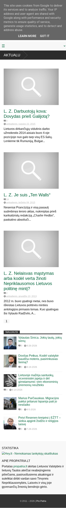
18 (7, 199)
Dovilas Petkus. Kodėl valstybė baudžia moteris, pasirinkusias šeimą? (38, 359)
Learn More (27, 36)
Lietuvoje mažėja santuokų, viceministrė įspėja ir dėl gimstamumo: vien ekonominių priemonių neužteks (38, 380)
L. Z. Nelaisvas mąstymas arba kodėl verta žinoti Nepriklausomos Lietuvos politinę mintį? (29, 281)
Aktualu (12, 55)
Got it (45, 36)
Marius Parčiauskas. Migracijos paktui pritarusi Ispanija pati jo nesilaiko (38, 401)
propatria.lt (20, 466)
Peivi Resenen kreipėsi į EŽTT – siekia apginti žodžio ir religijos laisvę (39, 421)
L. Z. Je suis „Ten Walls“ (27, 194)
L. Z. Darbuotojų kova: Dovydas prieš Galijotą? (27, 114)
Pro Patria (41, 501)
